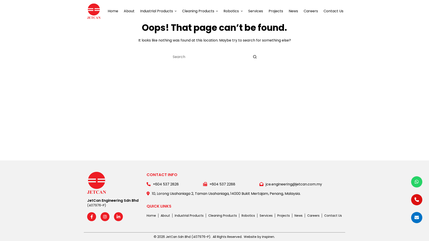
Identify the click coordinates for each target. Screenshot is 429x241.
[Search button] (254, 56)
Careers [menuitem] (311, 11)
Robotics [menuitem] (231, 11)
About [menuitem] (129, 11)
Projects (283, 215)
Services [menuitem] (255, 11)
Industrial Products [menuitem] (156, 11)
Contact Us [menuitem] (333, 11)
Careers (313, 215)
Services (266, 215)
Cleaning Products (222, 215)
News (298, 215)
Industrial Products (189, 215)
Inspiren (268, 237)
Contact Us (333, 215)
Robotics (248, 215)
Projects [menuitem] (276, 11)
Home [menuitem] (113, 11)
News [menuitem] (293, 11)
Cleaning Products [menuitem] (198, 11)
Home (151, 215)
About (165, 215)
